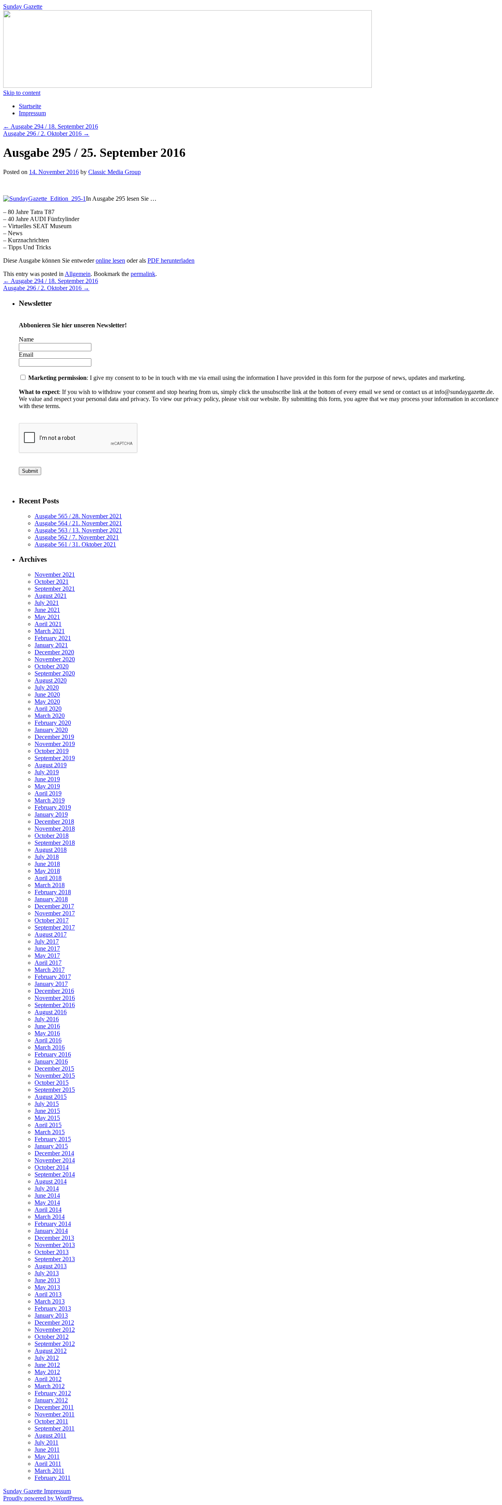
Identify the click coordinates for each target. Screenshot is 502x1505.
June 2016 (47, 1026)
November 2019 (55, 744)
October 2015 (52, 1082)
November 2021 (55, 574)
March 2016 (50, 1047)
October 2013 (52, 1252)
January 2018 (51, 899)
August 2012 (51, 1350)
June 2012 (47, 1365)
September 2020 (55, 673)
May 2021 (47, 617)
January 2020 (51, 729)
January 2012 (51, 1400)
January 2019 (51, 814)
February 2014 (53, 1223)
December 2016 (54, 991)
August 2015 (51, 1096)
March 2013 (50, 1301)
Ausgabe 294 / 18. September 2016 (50, 126)
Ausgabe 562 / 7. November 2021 (77, 537)
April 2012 (48, 1379)
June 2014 (47, 1195)
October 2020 (52, 666)
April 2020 (48, 708)
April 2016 (48, 1040)
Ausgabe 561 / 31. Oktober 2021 (75, 544)
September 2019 (55, 758)
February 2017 (53, 976)
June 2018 (47, 864)
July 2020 (47, 687)
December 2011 (54, 1407)
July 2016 (47, 1019)
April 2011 (48, 1463)
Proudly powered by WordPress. (43, 1498)
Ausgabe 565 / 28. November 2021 (78, 516)
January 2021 (51, 645)
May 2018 (47, 871)
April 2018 (48, 878)
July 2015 (47, 1103)
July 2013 (47, 1273)
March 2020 (50, 715)
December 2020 (54, 652)
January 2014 (51, 1230)
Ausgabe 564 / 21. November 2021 (78, 523)
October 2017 (52, 920)
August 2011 (50, 1435)
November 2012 (55, 1329)
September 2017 (55, 927)
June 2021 (47, 609)
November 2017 (55, 913)
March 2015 (50, 1132)
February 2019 (53, 807)
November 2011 (55, 1414)
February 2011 (53, 1477)
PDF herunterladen (171, 260)
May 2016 (47, 1033)
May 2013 (47, 1287)
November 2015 (55, 1075)
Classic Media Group (114, 172)
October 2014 (52, 1167)
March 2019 (50, 800)
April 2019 (48, 793)
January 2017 (51, 983)
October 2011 (51, 1421)
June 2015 (47, 1110)
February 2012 (53, 1393)
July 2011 (46, 1442)
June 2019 (47, 779)
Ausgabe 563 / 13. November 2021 (78, 530)
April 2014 (48, 1209)
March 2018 (50, 885)
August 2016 (51, 1012)
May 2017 (47, 955)
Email (26, 354)
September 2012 (55, 1343)
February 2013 (53, 1308)
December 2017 (54, 906)
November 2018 (55, 828)
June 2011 (47, 1449)
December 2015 (54, 1068)
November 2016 (55, 998)
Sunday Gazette (22, 6)
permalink (143, 274)
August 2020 (51, 680)
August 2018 (51, 849)
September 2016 (55, 1005)
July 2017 (47, 941)
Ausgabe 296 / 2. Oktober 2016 (46, 133)
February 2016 (53, 1054)
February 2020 (53, 722)
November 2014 (55, 1160)
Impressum (32, 113)
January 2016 (51, 1061)
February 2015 (53, 1139)
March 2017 (50, 969)
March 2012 (50, 1386)
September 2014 (55, 1174)
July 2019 (47, 772)
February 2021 (53, 638)
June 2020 (47, 694)
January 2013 (51, 1315)
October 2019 (52, 751)
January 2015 (51, 1146)
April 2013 (48, 1294)
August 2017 (51, 934)
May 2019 (47, 786)
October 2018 (52, 835)
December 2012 (54, 1322)
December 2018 (54, 821)
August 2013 (51, 1266)
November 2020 (55, 659)
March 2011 (49, 1470)
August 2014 (51, 1181)
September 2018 (55, 842)
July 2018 (47, 856)
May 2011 (47, 1456)
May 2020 (47, 701)
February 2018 (53, 892)
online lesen (110, 260)
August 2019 (51, 765)
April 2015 (48, 1125)
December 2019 (54, 736)
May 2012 (47, 1372)
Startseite (30, 106)
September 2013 (55, 1259)
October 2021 (52, 581)
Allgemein (78, 274)
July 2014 (47, 1188)
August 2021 (51, 595)
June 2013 (47, 1280)
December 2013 (54, 1237)
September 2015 (55, 1089)
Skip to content (21, 92)
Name (26, 339)
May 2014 (47, 1202)
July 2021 (47, 602)
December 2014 (54, 1153)
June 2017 (47, 948)
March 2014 (50, 1216)
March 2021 (50, 631)
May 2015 (47, 1118)
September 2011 (55, 1428)
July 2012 (47, 1357)
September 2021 (55, 588)
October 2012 (52, 1336)
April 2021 (48, 624)
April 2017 (48, 962)
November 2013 (55, 1245)
